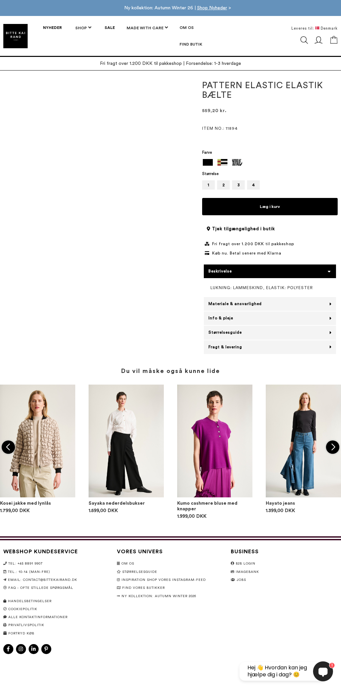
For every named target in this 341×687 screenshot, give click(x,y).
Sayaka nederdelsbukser (117, 503)
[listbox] (270, 163)
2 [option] (223, 185)
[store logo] (15, 36)
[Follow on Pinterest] (46, 649)
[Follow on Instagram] (21, 649)
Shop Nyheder (212, 8)
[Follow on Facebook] (8, 649)
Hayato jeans (280, 503)
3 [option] (238, 185)
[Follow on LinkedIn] (34, 649)
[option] (207, 162)
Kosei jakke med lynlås (25, 503)
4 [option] (253, 185)
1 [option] (208, 185)
